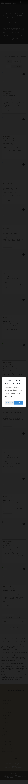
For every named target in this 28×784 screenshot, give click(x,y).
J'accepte (18, 402)
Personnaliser (10, 402)
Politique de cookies (9, 396)
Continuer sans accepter (10, 397)
